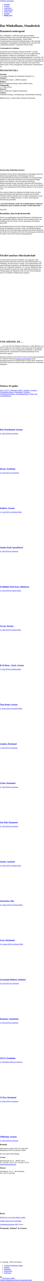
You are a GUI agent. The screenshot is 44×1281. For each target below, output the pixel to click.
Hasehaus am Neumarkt (23, 359)
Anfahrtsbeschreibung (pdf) (9, 1224)
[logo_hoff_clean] (7, 1)
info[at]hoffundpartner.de (8, 1164)
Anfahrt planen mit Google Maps (10, 1221)
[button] (16, 1280)
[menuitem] (24, 4)
